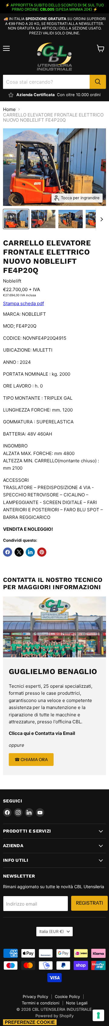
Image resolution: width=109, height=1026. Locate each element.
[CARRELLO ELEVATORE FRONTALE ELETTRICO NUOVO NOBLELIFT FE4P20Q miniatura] (16, 219)
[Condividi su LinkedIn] (30, 552)
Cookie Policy (67, 996)
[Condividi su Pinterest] (41, 552)
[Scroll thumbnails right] (100, 219)
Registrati (89, 903)
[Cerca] (98, 82)
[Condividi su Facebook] (7, 552)
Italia (51, 931)
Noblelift (12, 281)
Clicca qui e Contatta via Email (42, 733)
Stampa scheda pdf (23, 303)
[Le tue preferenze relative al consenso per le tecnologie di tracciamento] (98, 1015)
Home (9, 109)
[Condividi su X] (19, 552)
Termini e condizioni (40, 1002)
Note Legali (77, 1002)
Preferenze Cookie (30, 1022)
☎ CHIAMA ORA (31, 759)
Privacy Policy (35, 996)
